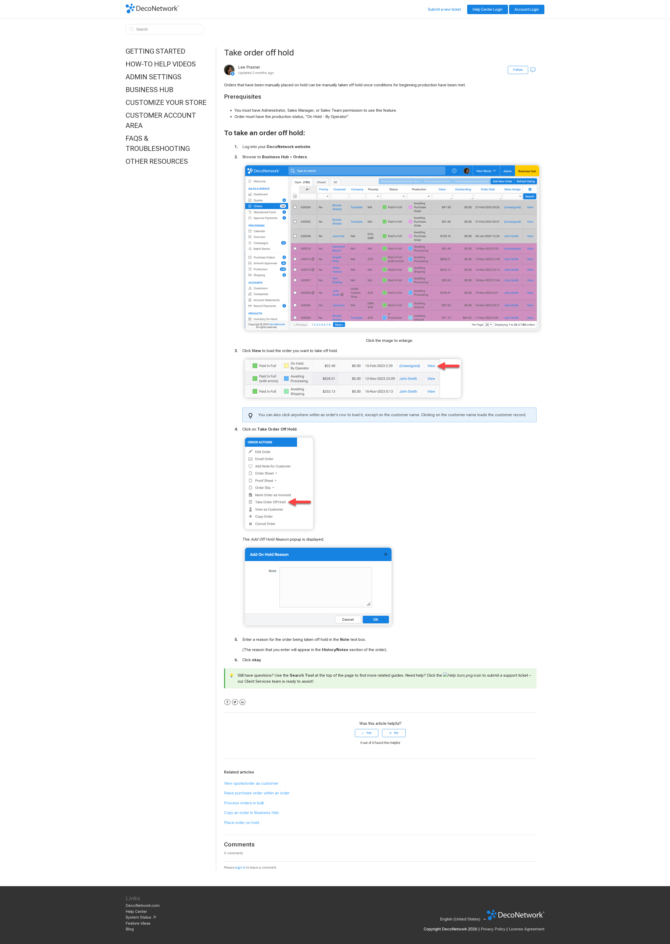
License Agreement (526, 929)
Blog (130, 929)
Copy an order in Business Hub (251, 812)
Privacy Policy (493, 929)
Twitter (235, 702)
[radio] (366, 733)
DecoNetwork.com (143, 905)
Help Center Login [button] (487, 9)
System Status (138, 917)
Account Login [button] (527, 9)
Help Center (136, 911)
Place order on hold (241, 822)
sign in (240, 867)
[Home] (152, 12)
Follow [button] (518, 70)
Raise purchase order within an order (257, 793)
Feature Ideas (138, 923)
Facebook (227, 702)
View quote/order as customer (251, 783)
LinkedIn (242, 702)
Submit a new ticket (444, 9)
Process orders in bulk (244, 803)
